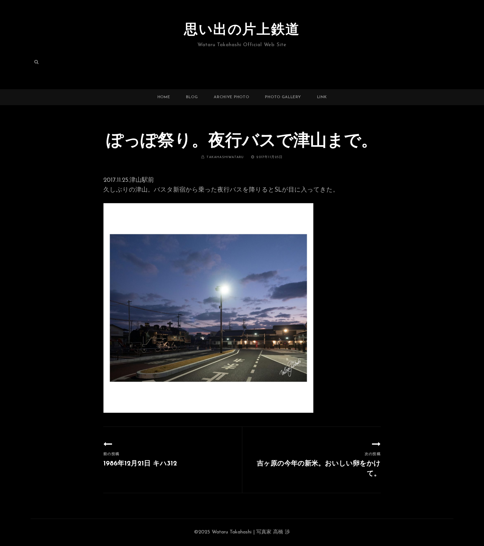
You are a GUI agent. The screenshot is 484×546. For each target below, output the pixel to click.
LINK (322, 97)
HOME (163, 97)
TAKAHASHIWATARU (225, 157)
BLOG (192, 97)
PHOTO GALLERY (283, 97)
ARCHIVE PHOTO (231, 97)
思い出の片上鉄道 (242, 30)
